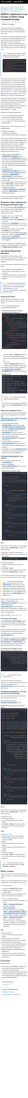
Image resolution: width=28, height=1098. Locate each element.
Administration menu (9, 91)
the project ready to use (16, 615)
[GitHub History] (15, 22)
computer (15, 288)
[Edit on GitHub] (17, 22)
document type (22, 223)
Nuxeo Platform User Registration (11, 994)
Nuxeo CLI (4, 121)
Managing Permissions (8, 991)
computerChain (6, 290)
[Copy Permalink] (19, 22)
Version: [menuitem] (8, 24)
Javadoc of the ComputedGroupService (16, 285)
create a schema (11, 216)
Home (2, 7)
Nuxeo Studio (6, 115)
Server (7, 7)
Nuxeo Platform (7, 119)
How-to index (6, 984)
